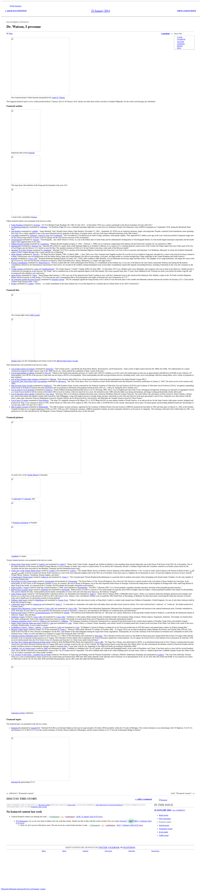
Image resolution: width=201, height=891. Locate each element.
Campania (27, 499)
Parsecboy (49, 369)
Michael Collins (17, 629)
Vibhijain (52, 379)
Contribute (165, 33)
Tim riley (36, 254)
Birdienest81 (43, 407)
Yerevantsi (98, 636)
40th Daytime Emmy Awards (67, 361)
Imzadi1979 (35, 728)
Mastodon (129, 847)
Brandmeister (82, 588)
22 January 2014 (162, 809)
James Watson (16, 594)
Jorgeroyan (37, 604)
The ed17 (123, 821)
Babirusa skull (16, 613)
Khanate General (58, 279)
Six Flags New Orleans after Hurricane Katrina (28, 642)
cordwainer (17, 499)
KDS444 (44, 590)
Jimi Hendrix (16, 231)
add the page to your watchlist (109, 805)
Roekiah (31, 153)
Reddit (180, 46)
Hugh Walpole (16, 254)
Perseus (34, 217)
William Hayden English (20, 244)
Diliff (46, 648)
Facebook (181, 39)
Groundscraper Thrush (19, 577)
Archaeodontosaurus (42, 613)
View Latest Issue (186, 10)
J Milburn (64, 621)
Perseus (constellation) (19, 263)
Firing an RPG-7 (17, 588)
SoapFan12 (48, 386)
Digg (179, 48)
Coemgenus (44, 244)
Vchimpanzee (23, 821)
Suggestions (155, 851)
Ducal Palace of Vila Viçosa (21, 581)
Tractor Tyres (63, 600)
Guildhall (14, 556)
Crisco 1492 (32, 258)
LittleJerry (33, 235)
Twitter (180, 42)
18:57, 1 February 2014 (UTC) (128, 825)
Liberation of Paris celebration (22, 636)
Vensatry (36, 240)
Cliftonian (43, 227)
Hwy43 (48, 373)
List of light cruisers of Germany (23, 369)
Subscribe (131, 851)
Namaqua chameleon (20, 523)
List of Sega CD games (19, 400)
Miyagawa (62, 381)
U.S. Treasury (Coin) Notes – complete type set (28, 655)
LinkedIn (181, 44)
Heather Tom (16, 361)
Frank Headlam (17, 225)
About (64, 851)
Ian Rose (37, 225)
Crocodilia (15, 235)
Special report (164, 825)
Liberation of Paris (18, 713)
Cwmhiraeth (57, 235)
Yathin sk (44, 577)
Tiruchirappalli (16, 240)
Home (44, 851)
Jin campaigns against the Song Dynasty (26, 279)
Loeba (36, 269)
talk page (71, 805)
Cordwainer (15, 604)
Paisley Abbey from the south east (23, 623)
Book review (163, 815)
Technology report (165, 829)
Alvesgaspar (49, 581)
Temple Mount (32, 475)
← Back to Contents (16, 10)
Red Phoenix (44, 400)
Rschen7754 (36, 246)
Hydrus (14, 284)
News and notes (165, 819)
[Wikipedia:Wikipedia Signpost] (15, 6)
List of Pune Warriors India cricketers (25, 379)
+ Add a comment (143, 799)
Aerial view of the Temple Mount (23, 571)
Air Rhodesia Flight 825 (20, 227)
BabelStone (39, 600)
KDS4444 (65, 590)
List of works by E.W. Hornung (23, 390)
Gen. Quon (50, 394)
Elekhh (66, 613)
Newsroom (108, 851)
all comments (178, 810)
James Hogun (16, 275)
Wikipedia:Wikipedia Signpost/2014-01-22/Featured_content (23, 889)
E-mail (180, 37)
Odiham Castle (16, 600)
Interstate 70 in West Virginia (21, 250)
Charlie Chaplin (17, 269)
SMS (35, 315)
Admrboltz (47, 250)
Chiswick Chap (43, 235)
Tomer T (65, 577)
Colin (51, 623)
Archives (85, 851)
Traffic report (164, 835)
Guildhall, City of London (21, 648)
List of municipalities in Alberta (22, 373)
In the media (163, 832)
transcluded (44, 805)
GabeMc (35, 231)
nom (28, 564)
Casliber (31, 284)
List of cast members (29, 381)
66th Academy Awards (19, 407)
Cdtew (34, 275)
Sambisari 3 (15, 617)
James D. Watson (58, 98)
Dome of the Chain (18, 564)
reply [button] (101, 817)
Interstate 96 (15, 728)
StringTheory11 (44, 263)
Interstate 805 (16, 246)
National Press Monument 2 (21, 608)
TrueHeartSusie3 (48, 269)
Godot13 (42, 564)
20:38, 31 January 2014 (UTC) (87, 817)
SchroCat (48, 390)
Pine (11, 33)
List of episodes (23, 394)
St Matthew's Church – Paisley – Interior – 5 (27, 627)
